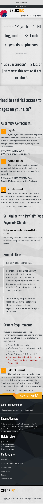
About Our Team (8, 444)
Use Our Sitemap (9, 449)
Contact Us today (9, 447)
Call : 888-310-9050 (21, 6)
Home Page (7, 442)
